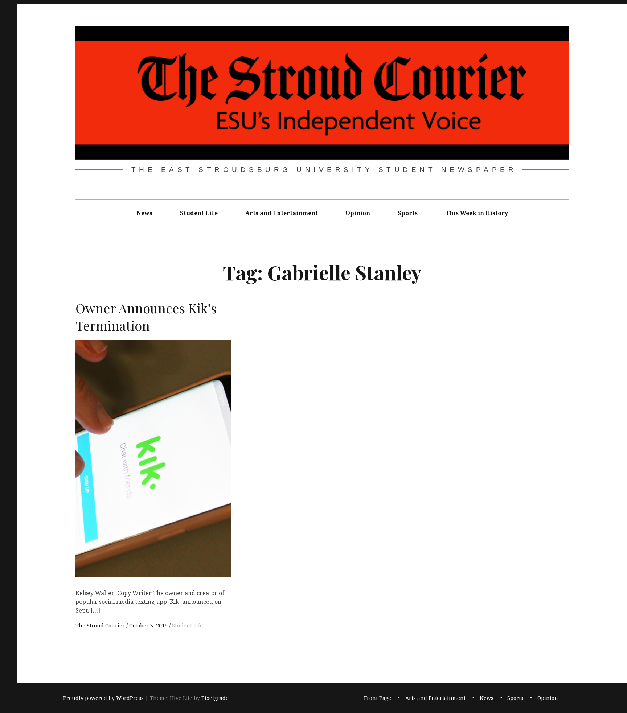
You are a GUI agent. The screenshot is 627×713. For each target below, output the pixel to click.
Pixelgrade (215, 698)
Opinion (357, 213)
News (144, 213)
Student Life (199, 213)
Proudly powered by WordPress (103, 698)
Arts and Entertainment (281, 213)
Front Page (377, 698)
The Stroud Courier (100, 625)
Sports (408, 213)
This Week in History (476, 213)
